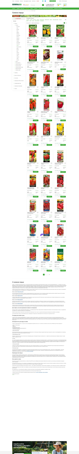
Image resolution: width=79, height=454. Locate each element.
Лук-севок (40, 8)
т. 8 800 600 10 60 (50, 4)
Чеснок (16, 88)
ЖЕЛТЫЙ (38, 19)
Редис (17, 48)
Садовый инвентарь (18, 83)
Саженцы (35, 8)
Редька (18, 49)
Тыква (17, 58)
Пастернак (18, 42)
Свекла (18, 52)
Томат (18, 55)
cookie (38, 452)
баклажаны (40, 372)
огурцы (44, 372)
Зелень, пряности (18, 64)
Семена (31, 8)
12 (49, 274)
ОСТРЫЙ (31, 19)
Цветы (17, 61)
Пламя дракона (20, 299)
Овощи (17, 25)
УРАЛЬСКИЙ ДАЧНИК (55, 19)
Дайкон (18, 32)
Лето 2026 (27, 8)
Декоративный (19, 303)
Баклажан (18, 26)
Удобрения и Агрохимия (58, 8)
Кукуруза (18, 38)
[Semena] (17, 5)
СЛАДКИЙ (27, 19)
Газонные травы (18, 65)
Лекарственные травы (19, 67)
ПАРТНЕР (60, 19)
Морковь (18, 39)
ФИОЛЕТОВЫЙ (42, 19)
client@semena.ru (50, 5)
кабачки (46, 372)
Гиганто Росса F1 (20, 291)
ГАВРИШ (51, 19)
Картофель (18, 35)
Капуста (18, 36)
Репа (17, 51)
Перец (18, 45)
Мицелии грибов (18, 68)
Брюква (18, 29)
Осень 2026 (22, 8)
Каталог (13, 8)
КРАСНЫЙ (34, 19)
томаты (37, 372)
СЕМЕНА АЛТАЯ (47, 19)
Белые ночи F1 (20, 295)
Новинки (18, 8)
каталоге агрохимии (30, 351)
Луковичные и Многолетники (48, 8)
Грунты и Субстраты (18, 75)
